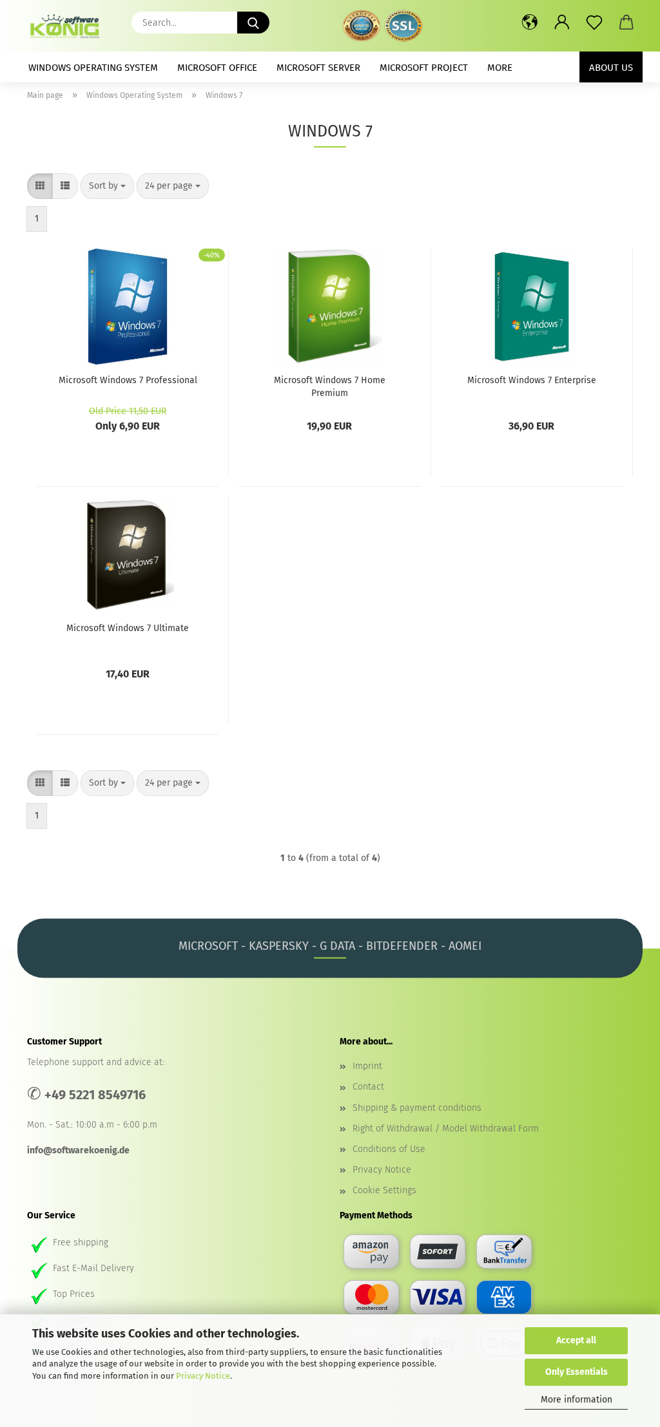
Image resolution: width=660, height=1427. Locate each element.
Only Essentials (576, 1371)
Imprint (367, 1066)
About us (611, 67)
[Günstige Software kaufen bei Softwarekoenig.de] (69, 26)
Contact (368, 1086)
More (499, 67)
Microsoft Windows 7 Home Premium (329, 386)
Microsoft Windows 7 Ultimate (127, 628)
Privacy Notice (203, 1376)
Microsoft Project (424, 67)
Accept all (576, 1340)
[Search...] (253, 22)
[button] (530, 22)
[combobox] (107, 186)
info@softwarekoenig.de (78, 1150)
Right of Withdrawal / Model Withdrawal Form (446, 1128)
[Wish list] (594, 22)
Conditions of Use (389, 1149)
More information (576, 1399)
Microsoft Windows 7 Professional (128, 380)
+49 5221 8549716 (95, 1094)
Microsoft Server (318, 67)
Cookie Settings (384, 1190)
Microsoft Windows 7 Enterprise (531, 380)
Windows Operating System (93, 67)
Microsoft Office (217, 67)
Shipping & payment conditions (417, 1107)
